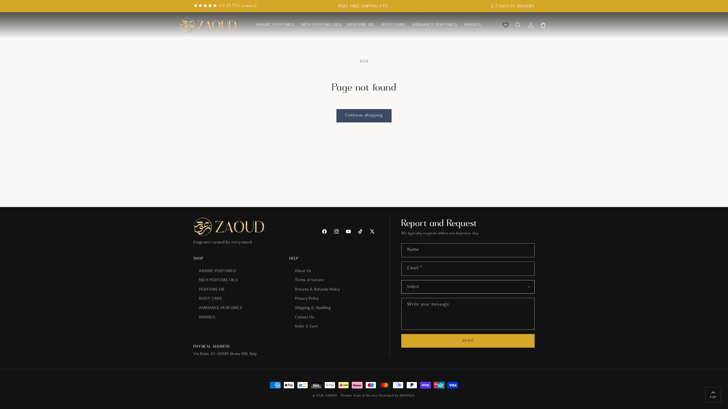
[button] (518, 25)
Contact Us (304, 318)
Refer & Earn (306, 327)
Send (467, 341)
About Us (303, 271)
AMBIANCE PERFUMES (220, 308)
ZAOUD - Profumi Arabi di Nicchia (351, 395)
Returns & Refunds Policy (317, 290)
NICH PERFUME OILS (218, 280)
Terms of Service (309, 280)
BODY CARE (210, 299)
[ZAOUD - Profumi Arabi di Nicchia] (208, 25)
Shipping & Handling (313, 308)
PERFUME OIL (212, 290)
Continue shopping (364, 115)
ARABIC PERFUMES (217, 271)
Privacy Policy (307, 299)
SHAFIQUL (408, 395)
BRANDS (207, 318)
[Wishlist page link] (505, 25)
